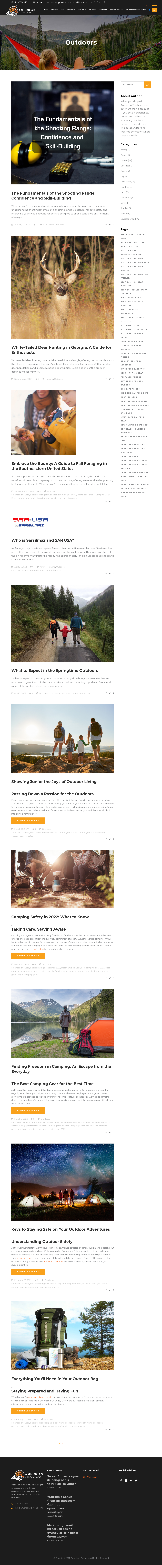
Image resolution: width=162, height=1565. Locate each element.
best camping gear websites (76, 971)
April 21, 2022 (20, 567)
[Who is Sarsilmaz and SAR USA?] (30, 522)
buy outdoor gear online (69, 1283)
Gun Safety (48, 224)
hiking (41, 1397)
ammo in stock (37, 570)
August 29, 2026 (55, 1516)
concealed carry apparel (131, 347)
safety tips (39, 949)
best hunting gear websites (132, 304)
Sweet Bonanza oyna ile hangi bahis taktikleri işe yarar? (63, 1480)
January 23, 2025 (22, 224)
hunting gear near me (134, 401)
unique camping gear (27, 974)
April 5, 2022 (20, 693)
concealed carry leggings (131, 363)
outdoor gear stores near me (92, 832)
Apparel (125, 155)
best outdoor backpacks (42, 1423)
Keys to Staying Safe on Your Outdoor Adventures (60, 1229)
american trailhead (20, 495)
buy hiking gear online (84, 495)
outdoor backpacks (20, 1426)
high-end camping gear (135, 393)
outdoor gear (23, 498)
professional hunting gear (134, 478)
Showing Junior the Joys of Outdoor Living (54, 781)
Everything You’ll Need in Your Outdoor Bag (54, 1379)
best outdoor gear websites (43, 495)
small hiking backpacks (41, 498)
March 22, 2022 (21, 964)
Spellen (124, 208)
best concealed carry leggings (134, 292)
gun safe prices (130, 389)
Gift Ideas (125, 166)
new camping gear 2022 (53, 1129)
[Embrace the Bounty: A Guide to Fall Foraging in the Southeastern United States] (43, 422)
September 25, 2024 (24, 491)
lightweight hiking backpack (89, 1423)
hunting (49, 1397)
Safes (123, 203)
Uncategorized (128, 219)
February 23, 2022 (23, 1280)
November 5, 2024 (23, 379)
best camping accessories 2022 (45, 968)
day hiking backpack (65, 1423)
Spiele (124, 213)
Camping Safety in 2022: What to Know (50, 917)
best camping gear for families (47, 971)
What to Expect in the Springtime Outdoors (54, 670)
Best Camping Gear (70, 968)
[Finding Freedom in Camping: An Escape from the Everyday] (62, 1023)
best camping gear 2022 (93, 968)
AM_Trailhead (90, 1477)
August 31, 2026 (54, 1487)
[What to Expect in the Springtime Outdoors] (62, 623)
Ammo (43, 567)
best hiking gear (131, 298)
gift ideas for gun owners (132, 383)
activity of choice (25, 1258)
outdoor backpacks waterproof (46, 1426)
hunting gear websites (135, 405)
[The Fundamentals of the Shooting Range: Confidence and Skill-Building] (62, 132)
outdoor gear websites (22, 836)
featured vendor (53, 570)
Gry (122, 176)
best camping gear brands (132, 268)
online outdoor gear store (94, 1283)
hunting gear (129, 397)
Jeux (123, 192)
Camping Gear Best (79, 1126)
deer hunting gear (132, 373)
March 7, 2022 (21, 1119)
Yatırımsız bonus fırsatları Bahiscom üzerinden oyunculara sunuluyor (61, 1504)
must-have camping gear (29, 1129)
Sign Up (100, 2)
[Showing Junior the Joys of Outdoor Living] (62, 738)
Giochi (124, 171)
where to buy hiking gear (66, 498)
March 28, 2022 (21, 829)
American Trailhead (53, 1261)
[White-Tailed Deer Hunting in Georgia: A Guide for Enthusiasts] (62, 287)
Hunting (49, 379)
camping (32, 1397)
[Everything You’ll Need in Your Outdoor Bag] (62, 1335)
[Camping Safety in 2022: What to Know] (62, 879)
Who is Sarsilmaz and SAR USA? (42, 540)
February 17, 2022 (22, 1419)
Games (124, 160)
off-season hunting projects (133, 431)
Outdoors (59, 224)
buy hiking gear (65, 495)
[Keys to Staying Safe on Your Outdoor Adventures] (62, 1182)
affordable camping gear (23, 1122)
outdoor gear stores (80, 693)
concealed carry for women (134, 355)
